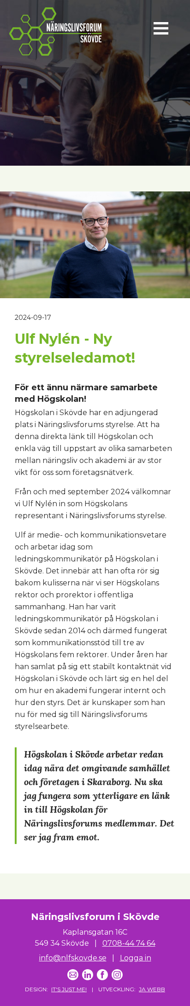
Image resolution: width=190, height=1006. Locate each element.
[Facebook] (102, 974)
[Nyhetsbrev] (72, 974)
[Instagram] (117, 974)
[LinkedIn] (87, 974)
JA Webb (152, 989)
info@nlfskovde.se (73, 958)
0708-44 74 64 (128, 943)
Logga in (135, 958)
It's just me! (69, 989)
